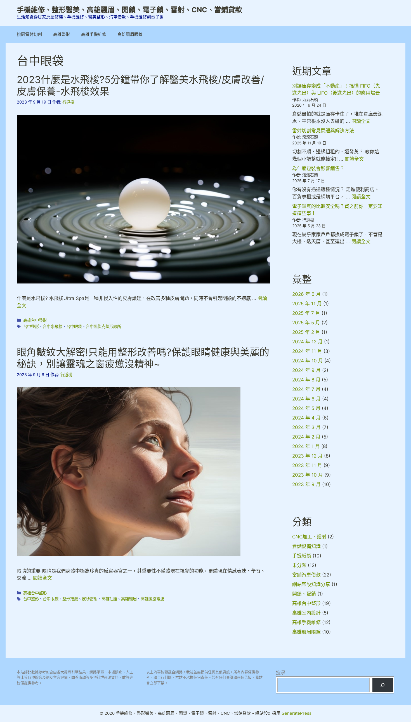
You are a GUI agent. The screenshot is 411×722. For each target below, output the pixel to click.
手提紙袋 (301, 556)
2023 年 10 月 (307, 475)
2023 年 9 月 (306, 484)
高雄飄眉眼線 (130, 34)
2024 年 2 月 (306, 437)
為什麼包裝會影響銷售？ (318, 168)
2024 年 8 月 (306, 380)
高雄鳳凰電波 (152, 598)
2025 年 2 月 (306, 332)
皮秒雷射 (90, 598)
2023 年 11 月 (307, 465)
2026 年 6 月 (306, 294)
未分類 (299, 565)
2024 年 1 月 (306, 446)
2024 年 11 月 (307, 351)
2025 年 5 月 (306, 322)
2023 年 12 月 (307, 456)
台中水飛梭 (52, 326)
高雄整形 (61, 34)
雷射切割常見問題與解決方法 (323, 130)
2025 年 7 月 (306, 313)
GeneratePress (296, 713)
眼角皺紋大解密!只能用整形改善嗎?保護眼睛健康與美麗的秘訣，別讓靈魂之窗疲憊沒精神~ (143, 358)
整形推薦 (70, 598)
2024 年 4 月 (306, 418)
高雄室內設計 (306, 613)
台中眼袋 (74, 326)
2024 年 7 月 (306, 389)
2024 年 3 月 (306, 427)
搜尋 (280, 673)
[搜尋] (382, 685)
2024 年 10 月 (307, 361)
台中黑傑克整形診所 (103, 326)
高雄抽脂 (109, 598)
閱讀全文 (42, 578)
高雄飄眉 (129, 598)
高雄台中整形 (35, 320)
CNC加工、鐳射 (309, 537)
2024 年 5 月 (306, 408)
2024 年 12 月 (307, 341)
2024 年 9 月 (306, 370)
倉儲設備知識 (306, 546)
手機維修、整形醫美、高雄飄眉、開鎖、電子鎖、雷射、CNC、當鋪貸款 (129, 10)
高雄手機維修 (93, 34)
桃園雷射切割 (29, 34)
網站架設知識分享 (311, 584)
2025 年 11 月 (307, 303)
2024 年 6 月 (306, 399)
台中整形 (31, 326)
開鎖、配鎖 (304, 594)
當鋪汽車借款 (306, 575)
